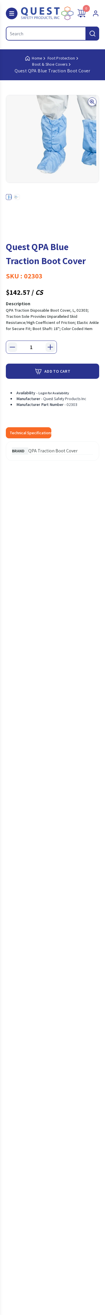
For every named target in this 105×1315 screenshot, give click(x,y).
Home (37, 58)
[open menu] (12, 13)
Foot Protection (61, 58)
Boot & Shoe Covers (49, 64)
